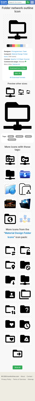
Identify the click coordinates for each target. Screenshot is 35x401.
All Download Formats (17, 77)
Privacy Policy (6, 379)
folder (11, 136)
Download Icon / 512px (18, 68)
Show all (17, 367)
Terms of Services (19, 379)
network (19, 136)
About (23, 376)
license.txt (16, 64)
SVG (16, 73)
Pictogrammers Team (19, 51)
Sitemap (31, 379)
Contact (29, 376)
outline (28, 136)
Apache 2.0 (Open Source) (20, 59)
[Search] (28, 2)
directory (12, 139)
